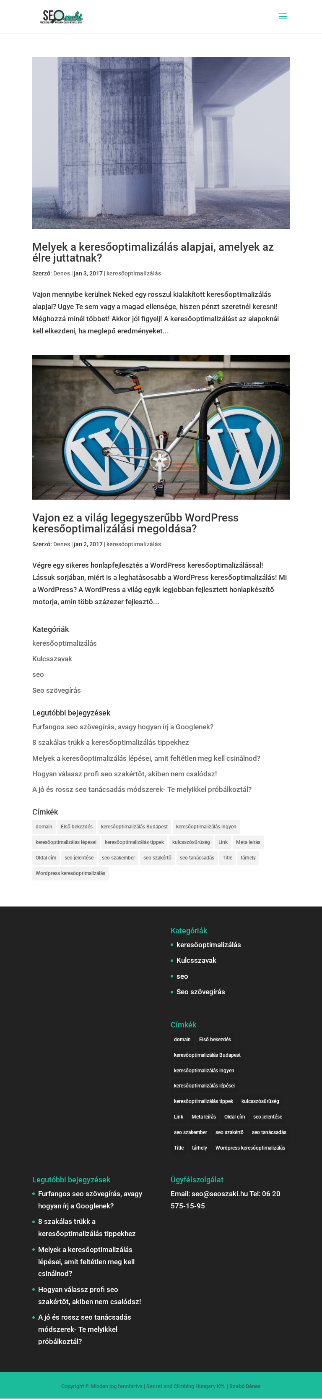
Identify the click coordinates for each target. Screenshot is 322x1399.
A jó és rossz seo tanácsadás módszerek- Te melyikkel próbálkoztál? (142, 789)
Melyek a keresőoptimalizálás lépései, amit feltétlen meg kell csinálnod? (146, 758)
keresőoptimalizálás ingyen (206, 827)
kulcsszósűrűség (191, 842)
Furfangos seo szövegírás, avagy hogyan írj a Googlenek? (122, 727)
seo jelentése (79, 858)
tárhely (248, 858)
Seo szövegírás (56, 690)
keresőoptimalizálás (133, 273)
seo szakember (118, 858)
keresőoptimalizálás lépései (66, 842)
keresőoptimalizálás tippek (134, 842)
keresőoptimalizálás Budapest (134, 827)
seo (38, 674)
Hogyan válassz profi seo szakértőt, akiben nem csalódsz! (124, 774)
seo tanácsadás (197, 858)
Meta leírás (248, 842)
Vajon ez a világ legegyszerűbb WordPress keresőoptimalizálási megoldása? (135, 523)
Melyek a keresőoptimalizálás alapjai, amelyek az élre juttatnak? (153, 252)
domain (44, 827)
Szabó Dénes (245, 1386)
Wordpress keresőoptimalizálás (70, 873)
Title (227, 858)
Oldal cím (46, 858)
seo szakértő (157, 858)
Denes (61, 273)
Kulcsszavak (52, 659)
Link (223, 842)
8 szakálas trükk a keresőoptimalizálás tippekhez (110, 742)
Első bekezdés (77, 827)
